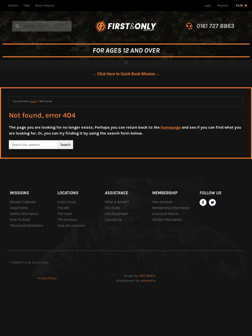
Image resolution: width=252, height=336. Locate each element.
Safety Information (24, 214)
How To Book (20, 220)
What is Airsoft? (117, 202)
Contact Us (113, 220)
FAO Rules (112, 208)
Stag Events (19, 208)
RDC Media (147, 275)
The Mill (63, 208)
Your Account (162, 202)
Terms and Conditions (26, 226)
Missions (222, 5)
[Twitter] (212, 202)
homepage (171, 127)
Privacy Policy (47, 278)
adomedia (148, 280)
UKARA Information (167, 220)
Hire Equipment (116, 214)
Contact (13, 5)
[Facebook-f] (203, 202)
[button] (126, 63)
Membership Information (171, 208)
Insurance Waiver (165, 214)
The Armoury (67, 220)
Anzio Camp (66, 202)
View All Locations (71, 226)
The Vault (64, 214)
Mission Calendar (23, 202)
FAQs (27, 5)
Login (208, 5)
